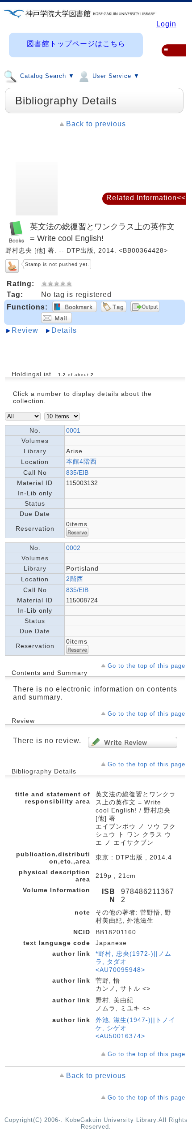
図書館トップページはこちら (76, 43)
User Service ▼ (115, 76)
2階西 (74, 578)
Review (25, 330)
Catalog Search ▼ (46, 76)
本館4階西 (81, 461)
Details (64, 330)
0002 (73, 547)
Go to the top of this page (146, 665)
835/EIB (77, 472)
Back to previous (96, 124)
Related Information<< (146, 198)
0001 (73, 430)
